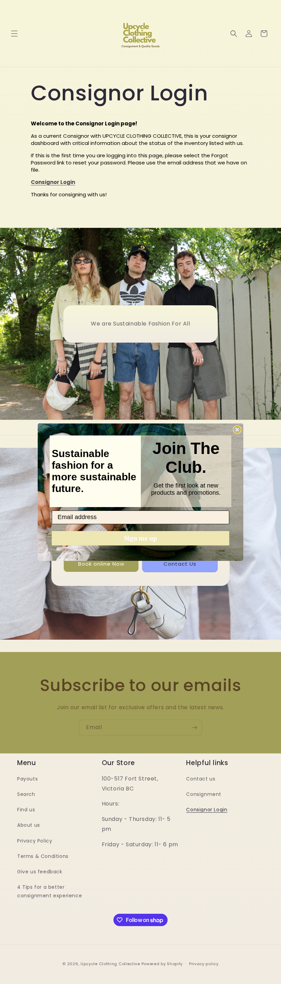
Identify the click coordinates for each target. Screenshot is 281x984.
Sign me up (140, 538)
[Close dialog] (237, 429)
